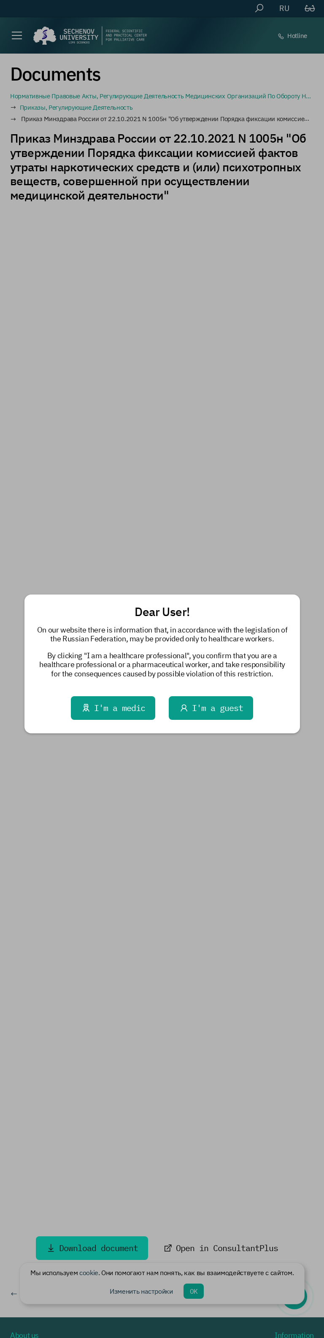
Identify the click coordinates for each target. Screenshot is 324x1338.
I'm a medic (119, 708)
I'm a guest (217, 708)
